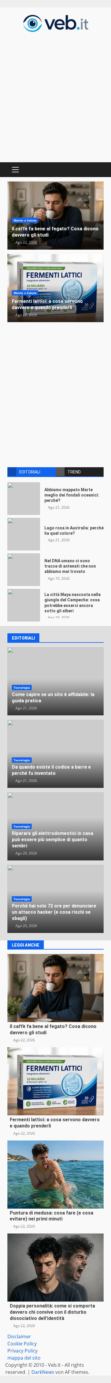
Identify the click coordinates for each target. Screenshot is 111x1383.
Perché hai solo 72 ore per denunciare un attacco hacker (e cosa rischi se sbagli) (54, 912)
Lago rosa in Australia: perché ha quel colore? (23, 534)
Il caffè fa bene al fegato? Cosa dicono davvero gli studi (55, 988)
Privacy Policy (22, 1350)
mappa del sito (24, 1358)
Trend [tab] (74, 472)
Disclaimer (19, 1336)
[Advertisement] (55, 96)
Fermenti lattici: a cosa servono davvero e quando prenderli (47, 304)
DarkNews (42, 1372)
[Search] (96, 170)
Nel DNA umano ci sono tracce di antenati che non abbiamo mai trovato (23, 569)
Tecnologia (22, 687)
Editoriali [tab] (29, 472)
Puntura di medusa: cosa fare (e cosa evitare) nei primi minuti (55, 1175)
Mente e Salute (25, 220)
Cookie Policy (22, 1343)
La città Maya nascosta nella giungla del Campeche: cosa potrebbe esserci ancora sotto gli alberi (23, 605)
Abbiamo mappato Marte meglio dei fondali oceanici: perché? (23, 498)
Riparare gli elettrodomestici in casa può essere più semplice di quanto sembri (52, 840)
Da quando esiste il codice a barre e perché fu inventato (51, 770)
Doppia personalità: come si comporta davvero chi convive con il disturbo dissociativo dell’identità (55, 1267)
